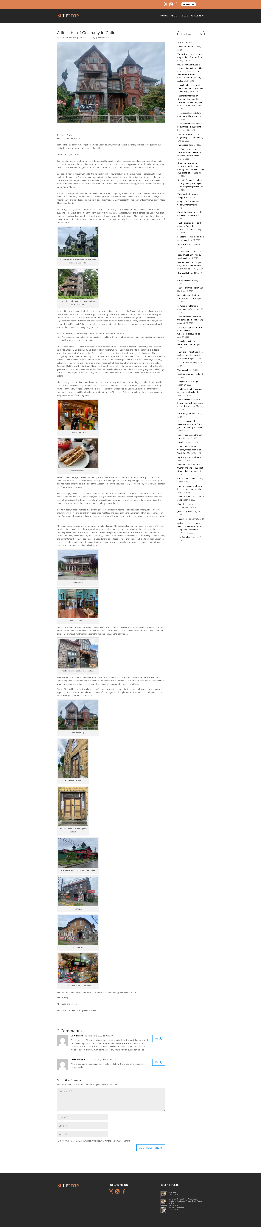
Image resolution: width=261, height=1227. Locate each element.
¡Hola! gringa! (183, 511)
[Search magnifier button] (201, 34)
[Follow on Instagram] (170, 4)
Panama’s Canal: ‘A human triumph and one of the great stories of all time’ (190, 467)
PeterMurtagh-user (68, 37)
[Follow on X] (165, 4)
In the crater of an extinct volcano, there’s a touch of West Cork (189, 449)
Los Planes (182, 442)
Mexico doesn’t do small (188, 374)
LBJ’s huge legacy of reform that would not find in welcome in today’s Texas (189, 330)
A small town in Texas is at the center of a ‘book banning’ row (190, 319)
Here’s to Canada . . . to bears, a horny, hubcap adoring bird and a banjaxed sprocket (190, 183)
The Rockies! (183, 145)
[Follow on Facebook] (176, 4)
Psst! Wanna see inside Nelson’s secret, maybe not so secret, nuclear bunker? (189, 152)
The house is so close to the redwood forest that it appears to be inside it (189, 226)
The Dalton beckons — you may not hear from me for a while (189, 57)
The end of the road (186, 46)
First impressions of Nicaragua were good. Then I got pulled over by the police (190, 424)
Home (164, 16)
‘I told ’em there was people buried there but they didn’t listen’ (189, 126)
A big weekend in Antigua (188, 381)
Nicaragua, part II (185, 413)
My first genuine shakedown (189, 457)
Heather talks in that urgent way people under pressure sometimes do (189, 265)
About (175, 16)
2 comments (103, 37)
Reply (158, 1038)
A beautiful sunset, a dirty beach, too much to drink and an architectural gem (190, 402)
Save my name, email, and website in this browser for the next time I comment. (95, 1140)
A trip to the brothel (186, 362)
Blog (185, 16)
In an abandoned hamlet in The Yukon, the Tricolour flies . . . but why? (190, 88)
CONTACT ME (188, 4)
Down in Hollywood (186, 273)
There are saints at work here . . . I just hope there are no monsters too (190, 355)
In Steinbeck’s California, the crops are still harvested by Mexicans (189, 254)
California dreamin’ (185, 280)
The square (182, 519)
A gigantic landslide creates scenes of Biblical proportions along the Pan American (190, 526)
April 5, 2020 (173, 1193)
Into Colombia (183, 537)
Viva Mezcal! (182, 370)
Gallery (196, 16)
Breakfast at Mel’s (185, 244)
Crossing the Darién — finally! (190, 478)
